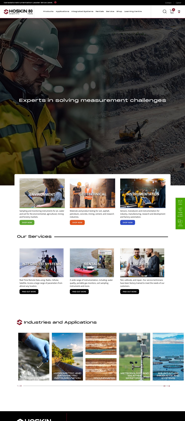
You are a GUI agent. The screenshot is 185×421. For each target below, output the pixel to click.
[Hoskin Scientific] (18, 11)
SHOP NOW (27, 222)
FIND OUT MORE (29, 291)
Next (168, 386)
